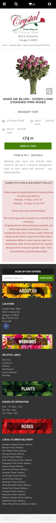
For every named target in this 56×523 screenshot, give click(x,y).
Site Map (6, 375)
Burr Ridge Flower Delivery (14, 451)
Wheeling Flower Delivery (13, 501)
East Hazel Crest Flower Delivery (17, 460)
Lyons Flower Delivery (12, 479)
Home (4, 45)
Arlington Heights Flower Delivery (17, 444)
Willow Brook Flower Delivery (15, 504)
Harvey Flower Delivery (12, 466)
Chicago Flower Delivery (13, 454)
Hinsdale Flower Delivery (13, 472)
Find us (5, 321)
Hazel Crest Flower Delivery (14, 469)
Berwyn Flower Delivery (13, 447)
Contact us (7, 363)
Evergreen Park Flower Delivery (16, 463)
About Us (6, 360)
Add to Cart (28, 146)
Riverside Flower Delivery (13, 494)
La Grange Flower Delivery (14, 475)
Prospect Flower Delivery (13, 491)
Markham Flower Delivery (13, 482)
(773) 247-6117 (11, 318)
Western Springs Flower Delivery (17, 497)
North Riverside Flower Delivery (16, 485)
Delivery (5, 366)
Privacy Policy (11, 519)
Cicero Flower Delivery (12, 457)
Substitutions (8, 369)
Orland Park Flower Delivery (15, 488)
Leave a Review (9, 372)
